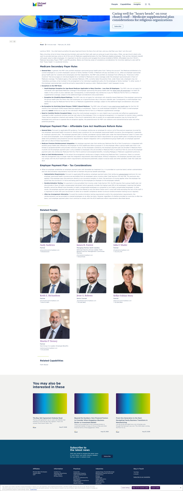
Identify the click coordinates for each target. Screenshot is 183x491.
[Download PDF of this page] (14, 41)
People (114, 4)
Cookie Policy (33, 489)
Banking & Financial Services (104, 473)
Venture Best (37, 473)
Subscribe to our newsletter (142, 477)
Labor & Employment (79, 474)
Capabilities (125, 4)
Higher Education (101, 479)
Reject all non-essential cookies (140, 487)
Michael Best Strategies (40, 471)
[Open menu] (146, 4)
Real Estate (76, 479)
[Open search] (149, 4)
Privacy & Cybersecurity (80, 477)
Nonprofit (98, 483)
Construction (99, 474)
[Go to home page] (39, 4)
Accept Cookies (155, 487)
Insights (137, 4)
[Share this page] (11, 41)
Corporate (76, 471)
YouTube (136, 472)
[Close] (180, 487)
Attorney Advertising (60, 473)
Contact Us (57, 471)
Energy (98, 476)
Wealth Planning (78, 483)
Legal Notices (58, 474)
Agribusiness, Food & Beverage (105, 471)
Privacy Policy (58, 476)
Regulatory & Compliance (81, 480)
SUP (34, 474)
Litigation (76, 476)
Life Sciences (100, 480)
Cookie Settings (126, 487)
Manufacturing (100, 481)
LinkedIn (136, 474)
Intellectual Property (79, 473)
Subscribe (117, 26)
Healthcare (99, 477)
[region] (91, 488)
